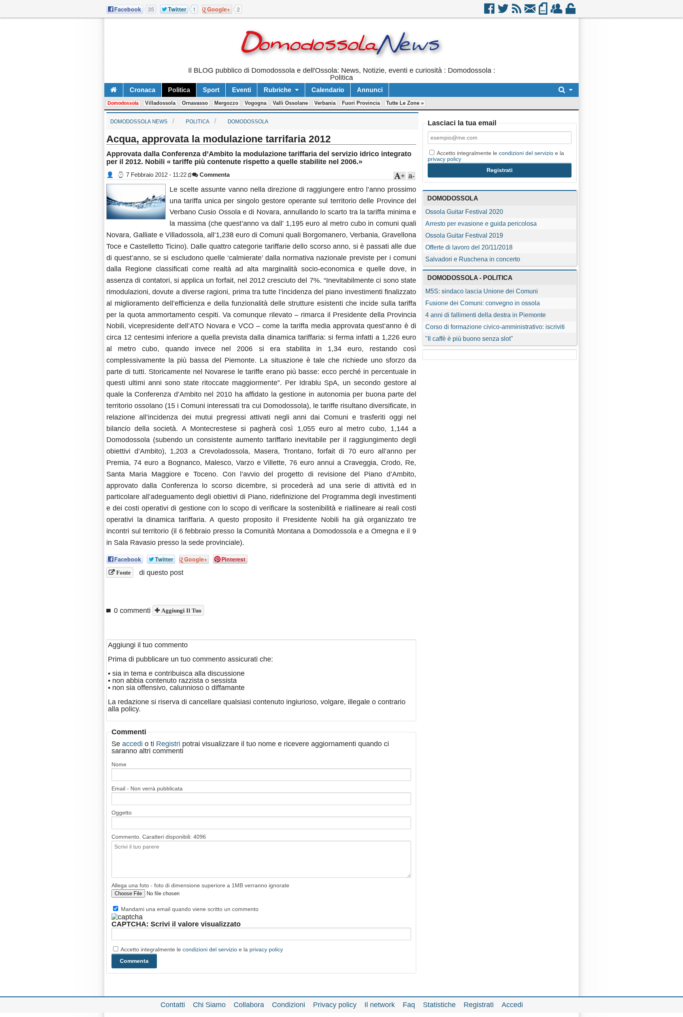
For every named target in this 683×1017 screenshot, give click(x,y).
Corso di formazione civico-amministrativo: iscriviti (495, 326)
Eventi (241, 90)
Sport (211, 90)
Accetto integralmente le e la (201, 949)
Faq (409, 1005)
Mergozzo (226, 103)
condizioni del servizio (210, 949)
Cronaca (142, 90)
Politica (179, 90)
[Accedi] (571, 11)
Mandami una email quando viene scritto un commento (188, 909)
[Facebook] (490, 11)
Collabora (249, 1005)
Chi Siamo (209, 1005)
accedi (132, 744)
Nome (118, 764)
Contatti (172, 1005)
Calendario (327, 90)
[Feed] (517, 11)
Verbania (325, 103)
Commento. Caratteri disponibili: (158, 836)
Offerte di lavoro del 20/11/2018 (469, 247)
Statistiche (439, 1005)
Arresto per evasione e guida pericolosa (481, 223)
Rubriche (277, 90)
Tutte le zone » (405, 103)
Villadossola (160, 103)
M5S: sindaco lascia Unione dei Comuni (481, 291)
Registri (168, 744)
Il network (379, 1005)
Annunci (370, 90)
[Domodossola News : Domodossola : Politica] (342, 63)
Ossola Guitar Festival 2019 (464, 235)
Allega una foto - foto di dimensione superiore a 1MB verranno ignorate (200, 885)
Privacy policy (335, 1005)
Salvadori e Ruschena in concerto (472, 259)
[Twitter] (504, 11)
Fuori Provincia (361, 103)
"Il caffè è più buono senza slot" (469, 338)
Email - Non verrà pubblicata (147, 788)
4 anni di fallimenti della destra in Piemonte (485, 315)
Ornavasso (195, 103)
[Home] (113, 90)
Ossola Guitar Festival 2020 (464, 211)
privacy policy (266, 949)
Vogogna (255, 103)
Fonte (123, 572)
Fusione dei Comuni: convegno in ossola (482, 303)
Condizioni (288, 1005)
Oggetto (121, 812)
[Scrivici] (531, 11)
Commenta (214, 174)
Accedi (512, 1005)
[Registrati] (557, 11)
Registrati (479, 1005)
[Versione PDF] (544, 11)
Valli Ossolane (290, 103)
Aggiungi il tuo (181, 610)
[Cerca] (566, 90)
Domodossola (123, 103)
